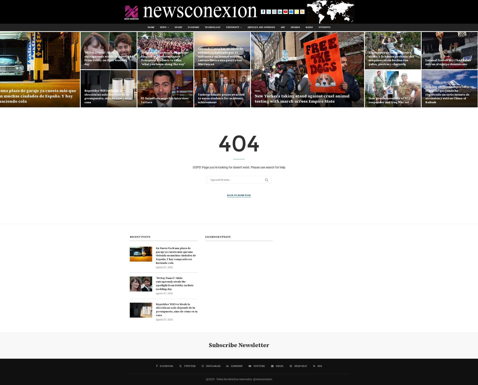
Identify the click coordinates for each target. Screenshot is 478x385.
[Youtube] (285, 12)
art (283, 27)
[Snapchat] (296, 12)
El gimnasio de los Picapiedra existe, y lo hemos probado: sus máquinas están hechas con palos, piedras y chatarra (391, 58)
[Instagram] (274, 12)
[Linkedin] (280, 12)
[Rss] (302, 12)
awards (295, 27)
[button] (7, 69)
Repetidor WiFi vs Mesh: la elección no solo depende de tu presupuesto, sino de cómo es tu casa (107, 96)
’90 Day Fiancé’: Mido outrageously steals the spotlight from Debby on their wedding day (108, 58)
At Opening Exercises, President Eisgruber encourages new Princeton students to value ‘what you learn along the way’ (164, 58)
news (163, 27)
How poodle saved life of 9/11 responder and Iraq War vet (390, 100)
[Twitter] (268, 12)
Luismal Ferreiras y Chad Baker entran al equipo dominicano (448, 62)
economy (193, 27)
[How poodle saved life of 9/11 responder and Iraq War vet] (393, 88)
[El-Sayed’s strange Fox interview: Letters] (165, 88)
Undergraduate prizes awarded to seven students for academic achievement (221, 98)
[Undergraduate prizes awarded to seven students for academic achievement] (222, 88)
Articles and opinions (261, 27)
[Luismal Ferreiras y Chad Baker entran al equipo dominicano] (450, 50)
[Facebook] (263, 12)
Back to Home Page (239, 195)
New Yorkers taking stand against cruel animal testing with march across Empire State (302, 99)
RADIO (309, 27)
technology (213, 27)
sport (178, 27)
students (324, 27)
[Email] (291, 12)
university (232, 27)
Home (151, 27)
